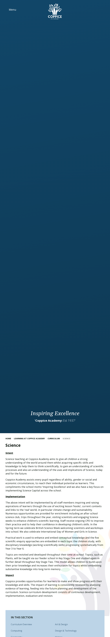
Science (66, 438)
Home (8, 438)
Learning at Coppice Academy (29, 438)
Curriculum (54, 438)
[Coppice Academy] (55, 11)
